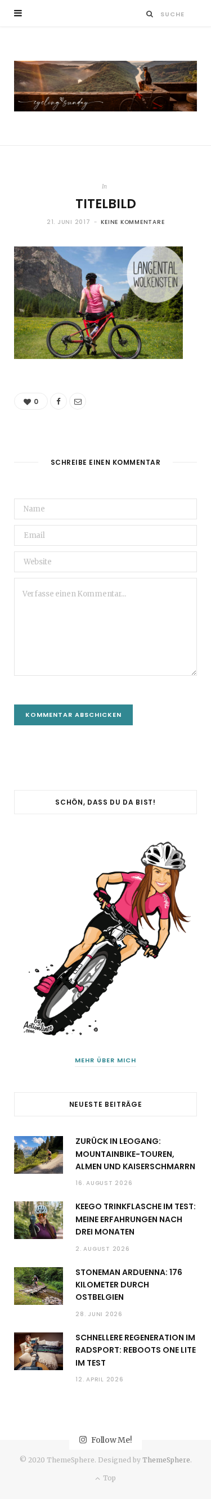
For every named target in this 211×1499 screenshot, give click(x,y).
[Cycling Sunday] (105, 86)
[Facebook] (58, 401)
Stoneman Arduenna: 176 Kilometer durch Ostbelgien (128, 1285)
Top (108, 1478)
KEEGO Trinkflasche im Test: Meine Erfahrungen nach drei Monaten (135, 1219)
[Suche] (150, 13)
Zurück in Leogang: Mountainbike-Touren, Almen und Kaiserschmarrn (135, 1154)
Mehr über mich (105, 1060)
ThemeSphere (166, 1460)
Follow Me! (110, 1439)
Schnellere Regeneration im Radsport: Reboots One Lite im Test (135, 1350)
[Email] (77, 401)
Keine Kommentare (132, 222)
